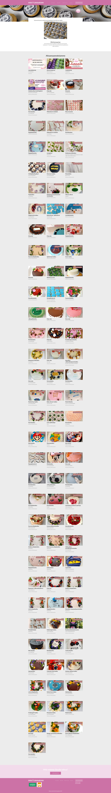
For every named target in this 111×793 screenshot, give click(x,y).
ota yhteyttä (79, 2)
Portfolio (65, 2)
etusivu (53, 2)
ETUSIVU (57, 780)
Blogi (71, 2)
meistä (58, 2)
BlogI (71, 780)
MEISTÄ (61, 780)
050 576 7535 (77, 782)
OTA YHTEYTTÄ (79, 780)
